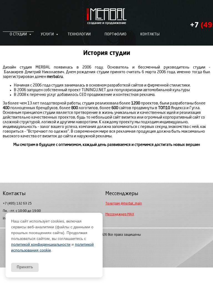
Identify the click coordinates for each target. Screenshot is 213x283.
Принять (25, 267)
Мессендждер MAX (119, 214)
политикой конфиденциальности (40, 244)
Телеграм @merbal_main (123, 203)
